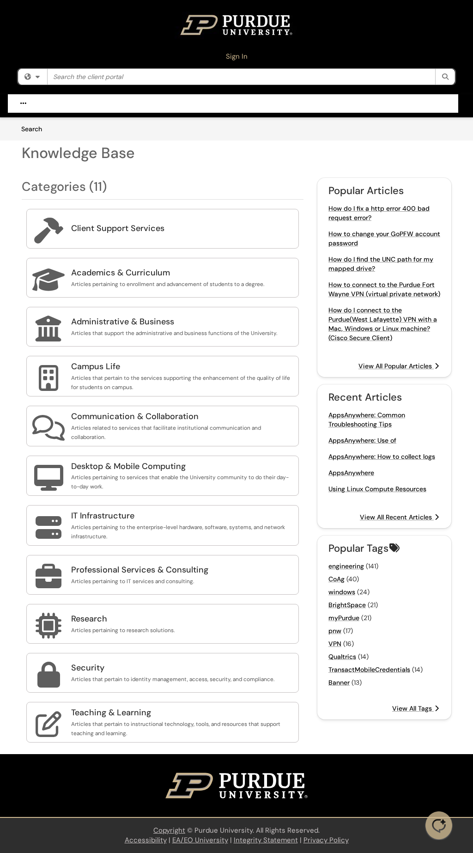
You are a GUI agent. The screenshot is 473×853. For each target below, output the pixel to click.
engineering (346, 566)
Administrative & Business (122, 321)
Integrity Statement (266, 840)
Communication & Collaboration (135, 416)
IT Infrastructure (102, 515)
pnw (334, 631)
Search (35, 128)
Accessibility (146, 840)
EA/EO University (200, 840)
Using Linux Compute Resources (377, 489)
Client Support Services (117, 228)
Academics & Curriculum (120, 272)
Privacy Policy (326, 840)
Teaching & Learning (111, 712)
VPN (334, 644)
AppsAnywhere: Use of (362, 440)
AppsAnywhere (351, 473)
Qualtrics (342, 656)
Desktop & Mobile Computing (128, 466)
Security (87, 667)
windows (341, 592)
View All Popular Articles (396, 366)
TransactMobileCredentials (369, 669)
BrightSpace (347, 605)
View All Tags (413, 708)
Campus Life (95, 366)
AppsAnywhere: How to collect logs (381, 456)
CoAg (336, 579)
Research (89, 618)
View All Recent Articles (397, 517)
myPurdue (343, 618)
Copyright (169, 830)
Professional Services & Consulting (139, 569)
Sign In (237, 56)
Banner (339, 682)
